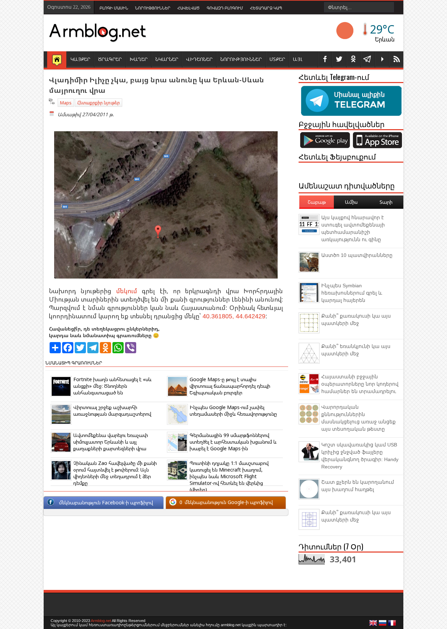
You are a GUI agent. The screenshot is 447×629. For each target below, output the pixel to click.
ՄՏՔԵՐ (277, 59)
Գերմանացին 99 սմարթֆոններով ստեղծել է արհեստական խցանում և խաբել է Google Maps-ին (233, 442)
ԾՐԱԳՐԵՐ (110, 59)
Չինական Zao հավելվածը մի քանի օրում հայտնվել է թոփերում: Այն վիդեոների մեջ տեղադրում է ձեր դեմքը (115, 473)
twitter (339, 59)
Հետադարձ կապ (266, 8)
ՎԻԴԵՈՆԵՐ (199, 59)
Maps (66, 102)
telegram (368, 59)
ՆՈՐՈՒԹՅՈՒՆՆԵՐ (241, 59)
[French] (392, 625)
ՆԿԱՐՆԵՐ (166, 59)
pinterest (353, 59)
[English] (373, 625)
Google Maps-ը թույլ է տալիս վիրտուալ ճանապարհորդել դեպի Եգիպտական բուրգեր (230, 386)
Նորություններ (152, 8)
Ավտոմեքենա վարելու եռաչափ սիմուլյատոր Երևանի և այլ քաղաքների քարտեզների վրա (110, 442)
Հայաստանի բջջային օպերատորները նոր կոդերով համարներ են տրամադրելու (359, 384)
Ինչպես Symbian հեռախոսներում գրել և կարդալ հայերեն (351, 293)
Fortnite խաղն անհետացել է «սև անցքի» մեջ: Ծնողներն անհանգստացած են (112, 386)
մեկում (126, 291)
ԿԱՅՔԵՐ (80, 59)
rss (396, 59)
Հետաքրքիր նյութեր (98, 102)
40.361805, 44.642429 (234, 316)
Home (56, 60)
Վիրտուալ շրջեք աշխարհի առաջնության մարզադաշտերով (112, 410)
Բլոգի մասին (114, 8)
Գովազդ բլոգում (225, 8)
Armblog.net (101, 621)
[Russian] (383, 625)
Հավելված (188, 8)
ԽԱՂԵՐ (139, 59)
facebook (325, 59)
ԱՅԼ (297, 59)
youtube (382, 59)
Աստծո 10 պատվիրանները (357, 255)
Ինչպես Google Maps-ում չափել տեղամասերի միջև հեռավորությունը (233, 410)
